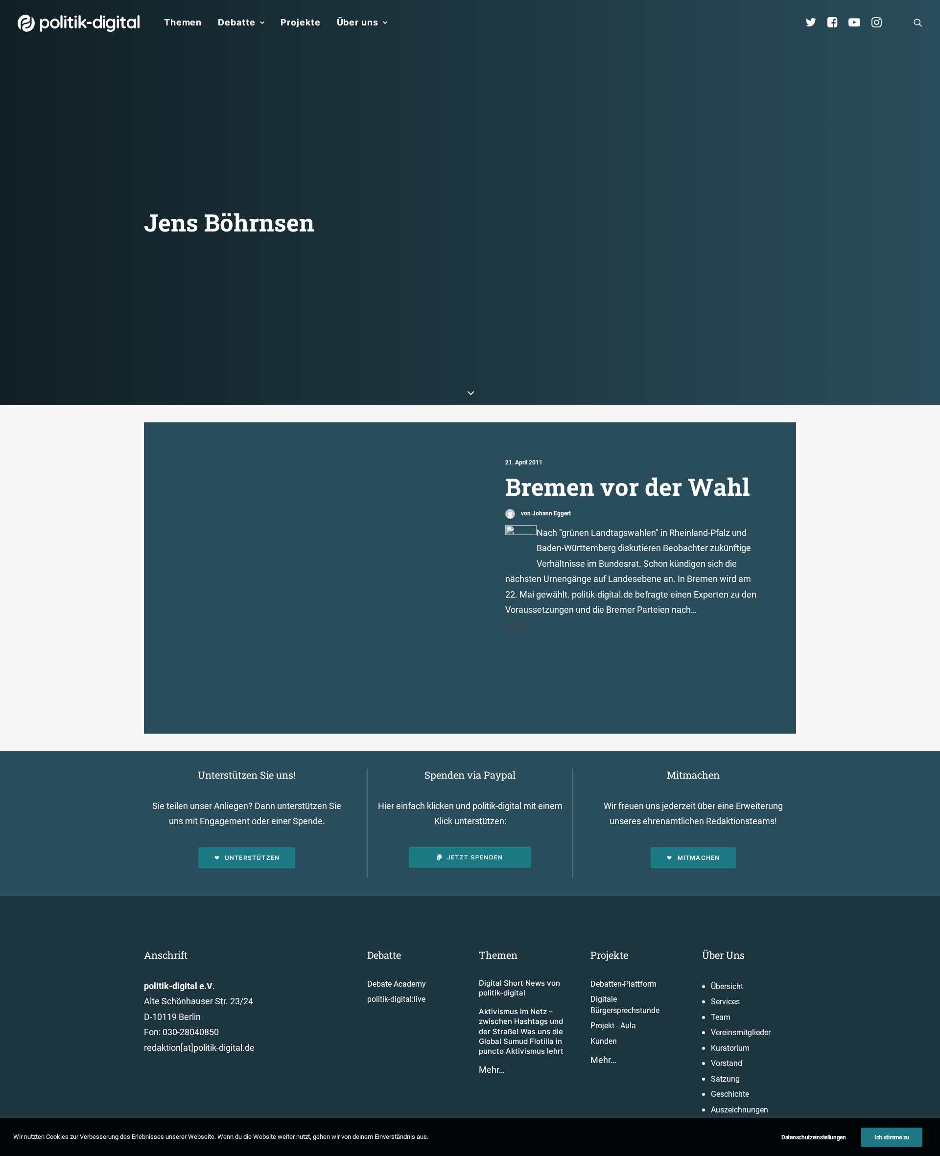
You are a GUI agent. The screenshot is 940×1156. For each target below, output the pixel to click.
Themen (183, 22)
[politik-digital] (79, 23)
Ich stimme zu (891, 1137)
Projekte (300, 22)
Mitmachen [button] (699, 857)
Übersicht (727, 986)
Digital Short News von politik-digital (519, 987)
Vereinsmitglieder (741, 1032)
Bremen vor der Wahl (627, 486)
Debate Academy (396, 984)
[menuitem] (183, 22)
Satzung (725, 1079)
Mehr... (518, 627)
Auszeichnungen (739, 1109)
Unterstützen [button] (252, 857)
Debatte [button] (236, 22)
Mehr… (492, 1069)
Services (725, 1001)
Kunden (603, 1041)
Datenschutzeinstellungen (813, 1137)
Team (720, 1017)
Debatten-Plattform (623, 984)
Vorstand (726, 1063)
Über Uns (723, 954)
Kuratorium (730, 1048)
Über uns (357, 22)
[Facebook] (836, 22)
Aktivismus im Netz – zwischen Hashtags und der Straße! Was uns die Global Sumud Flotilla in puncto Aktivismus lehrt (521, 1031)
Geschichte (730, 1094)
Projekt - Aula (613, 1025)
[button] (918, 22)
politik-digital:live (396, 999)
